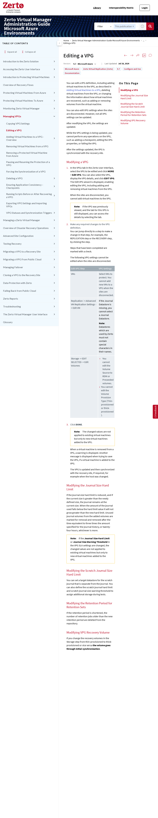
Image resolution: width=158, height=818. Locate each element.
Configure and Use (132, 69)
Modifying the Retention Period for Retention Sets (133, 113)
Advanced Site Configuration (18, 235)
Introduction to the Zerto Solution (21, 61)
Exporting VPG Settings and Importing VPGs (26, 205)
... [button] (143, 40)
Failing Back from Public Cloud (19, 290)
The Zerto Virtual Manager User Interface (25, 314)
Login (145, 7)
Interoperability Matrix (121, 7)
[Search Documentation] (150, 26)
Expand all (12, 51)
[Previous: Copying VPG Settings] (126, 55)
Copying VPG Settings (18, 123)
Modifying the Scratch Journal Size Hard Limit (133, 105)
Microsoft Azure (72, 69)
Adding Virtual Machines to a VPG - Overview (25, 138)
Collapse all (30, 51)
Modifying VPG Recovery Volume (133, 122)
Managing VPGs (12, 116)
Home (66, 40)
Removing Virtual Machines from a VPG (27, 146)
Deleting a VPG (14, 178)
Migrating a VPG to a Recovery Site (22, 251)
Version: (67, 63)
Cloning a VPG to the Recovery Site (21, 275)
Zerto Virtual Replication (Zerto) (98, 69)
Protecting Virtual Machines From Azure (24, 92)
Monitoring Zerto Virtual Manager (21, 108)
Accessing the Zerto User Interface (21, 69)
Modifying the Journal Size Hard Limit (134, 97)
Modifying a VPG (129, 90)
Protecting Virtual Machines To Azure (23, 100)
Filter (100, 26)
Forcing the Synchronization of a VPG (26, 171)
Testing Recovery (12, 243)
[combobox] (84, 63)
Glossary (7, 322)
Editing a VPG (14, 130)
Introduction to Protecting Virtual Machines (26, 77)
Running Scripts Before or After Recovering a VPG (29, 195)
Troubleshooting (12, 306)
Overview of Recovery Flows (18, 84)
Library (97, 7)
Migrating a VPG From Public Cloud (22, 259)
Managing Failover (13, 267)
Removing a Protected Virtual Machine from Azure (26, 154)
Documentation (72, 73)
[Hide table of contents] (59, 43)
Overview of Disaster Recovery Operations (26, 227)
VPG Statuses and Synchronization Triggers (29, 212)
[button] (133, 26)
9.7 (118, 69)
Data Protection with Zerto (17, 282)
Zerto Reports (10, 298)
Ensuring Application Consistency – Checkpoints (24, 186)
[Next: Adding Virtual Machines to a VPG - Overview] (132, 55)
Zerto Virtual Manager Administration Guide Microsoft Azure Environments (106, 40)
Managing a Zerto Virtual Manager (21, 220)
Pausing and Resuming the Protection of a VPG (28, 163)
